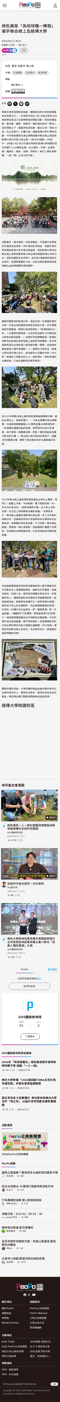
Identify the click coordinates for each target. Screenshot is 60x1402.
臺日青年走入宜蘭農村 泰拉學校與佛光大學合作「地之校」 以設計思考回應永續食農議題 (29, 1101)
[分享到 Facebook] (9, 104)
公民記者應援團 (38, 1317)
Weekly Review (10, 1322)
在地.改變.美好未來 (40, 1351)
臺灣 (14, 66)
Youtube (34, 1294)
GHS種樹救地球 (15, 832)
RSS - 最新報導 (10, 1369)
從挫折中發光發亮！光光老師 (25, 883)
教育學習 (42, 73)
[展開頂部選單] (55, 5)
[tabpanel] (29, 978)
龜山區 (30, 66)
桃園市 (21, 66)
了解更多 (30, 1036)
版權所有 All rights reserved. (19, 91)
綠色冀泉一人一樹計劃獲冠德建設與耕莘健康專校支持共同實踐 (31, 827)
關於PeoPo (8, 1308)
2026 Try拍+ (8, 1341)
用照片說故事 (9, 1356)
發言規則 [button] (52, 969)
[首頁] (30, 5)
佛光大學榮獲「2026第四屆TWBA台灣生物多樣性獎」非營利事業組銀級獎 (29, 1081)
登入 (39, 978)
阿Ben (9, 1248)
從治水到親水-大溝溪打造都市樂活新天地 (27, 1186)
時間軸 (5, 1317)
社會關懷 (17, 73)
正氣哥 (9, 1262)
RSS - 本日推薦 (10, 1374)
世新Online (11, 1203)
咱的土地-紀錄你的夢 (13, 1351)
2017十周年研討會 (40, 1346)
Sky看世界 (12, 887)
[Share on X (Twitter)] (15, 104)
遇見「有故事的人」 (40, 1356)
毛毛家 (9, 1176)
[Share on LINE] (21, 104)
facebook (25, 1294)
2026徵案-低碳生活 (40, 1341)
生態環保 (30, 73)
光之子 (9, 1189)
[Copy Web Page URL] (27, 104)
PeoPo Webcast (38, 1313)
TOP (54, 1384)
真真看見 (10, 1231)
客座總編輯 (36, 1327)
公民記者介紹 (37, 1322)
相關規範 (6, 1313)
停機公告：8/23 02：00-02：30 (22, 1214)
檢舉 (24, 50)
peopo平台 (11, 1217)
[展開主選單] (5, 5)
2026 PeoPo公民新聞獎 (14, 1346)
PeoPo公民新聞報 (39, 1308)
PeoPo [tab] (24, 969)
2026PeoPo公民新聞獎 (15, 1154)
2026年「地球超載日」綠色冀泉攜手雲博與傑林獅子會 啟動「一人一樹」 (29, 1063)
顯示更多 (16, 85)
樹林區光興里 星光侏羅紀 (17, 1227)
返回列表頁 (29, 986)
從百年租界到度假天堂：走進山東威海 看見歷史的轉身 (29, 1243)
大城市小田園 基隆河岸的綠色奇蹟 (23, 1258)
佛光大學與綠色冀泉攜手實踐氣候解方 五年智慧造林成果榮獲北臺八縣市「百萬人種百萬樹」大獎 (31, 941)
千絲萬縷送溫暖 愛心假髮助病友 (22, 1200)
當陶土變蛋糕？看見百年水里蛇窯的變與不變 (30, 1172)
